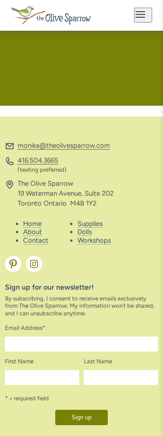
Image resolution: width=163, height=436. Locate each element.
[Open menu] (143, 15)
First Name (19, 361)
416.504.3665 (38, 160)
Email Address (25, 327)
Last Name (98, 361)
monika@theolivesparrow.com (64, 145)
